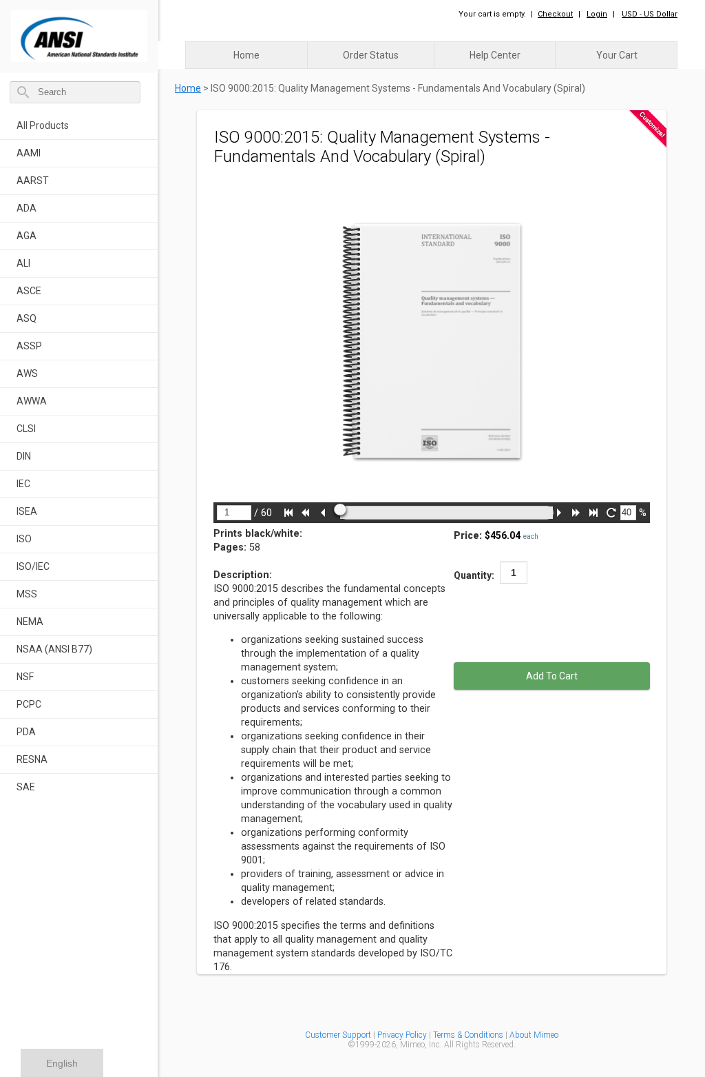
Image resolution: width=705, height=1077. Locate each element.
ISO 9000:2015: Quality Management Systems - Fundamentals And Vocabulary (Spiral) (398, 88)
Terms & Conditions (468, 1035)
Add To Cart (552, 675)
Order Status (371, 55)
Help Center (495, 55)
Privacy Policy (403, 1035)
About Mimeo (533, 1035)
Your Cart (617, 55)
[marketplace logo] (79, 33)
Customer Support (338, 1035)
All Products (43, 125)
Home (246, 55)
